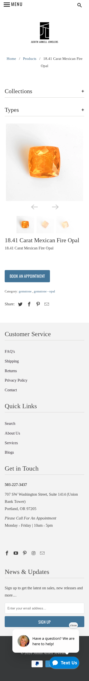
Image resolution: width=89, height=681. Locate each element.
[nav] (13, 5)
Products (29, 59)
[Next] (54, 206)
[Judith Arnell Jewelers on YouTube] (16, 553)
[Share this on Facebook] (28, 304)
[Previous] (34, 206)
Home (11, 59)
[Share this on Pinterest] (37, 304)
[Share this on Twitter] (19, 304)
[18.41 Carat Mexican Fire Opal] (44, 162)
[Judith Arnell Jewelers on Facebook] (7, 553)
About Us (12, 433)
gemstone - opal (44, 291)
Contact (11, 390)
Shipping (12, 361)
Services (11, 443)
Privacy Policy (16, 380)
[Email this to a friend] (46, 304)
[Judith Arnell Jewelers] (44, 33)
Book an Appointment (27, 276)
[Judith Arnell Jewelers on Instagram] (34, 553)
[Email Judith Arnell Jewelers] (42, 553)
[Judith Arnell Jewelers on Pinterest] (25, 553)
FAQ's (10, 351)
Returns (11, 371)
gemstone (25, 291)
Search (10, 423)
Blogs (9, 452)
